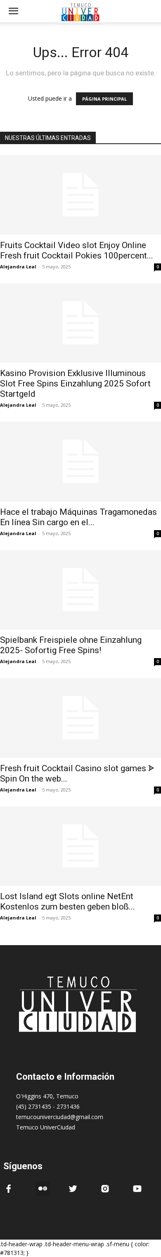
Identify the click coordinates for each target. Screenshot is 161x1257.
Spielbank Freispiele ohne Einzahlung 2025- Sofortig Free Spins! (71, 645)
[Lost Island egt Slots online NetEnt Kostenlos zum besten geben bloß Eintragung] (80, 846)
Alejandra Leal (18, 266)
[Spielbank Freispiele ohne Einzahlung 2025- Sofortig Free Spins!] (80, 590)
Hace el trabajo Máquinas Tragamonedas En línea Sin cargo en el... (78, 517)
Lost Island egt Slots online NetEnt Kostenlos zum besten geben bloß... (67, 901)
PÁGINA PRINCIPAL (104, 99)
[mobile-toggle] (13, 11)
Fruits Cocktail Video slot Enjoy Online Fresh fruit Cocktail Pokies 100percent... (76, 250)
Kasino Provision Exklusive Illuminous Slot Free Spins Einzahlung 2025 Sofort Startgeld (75, 383)
